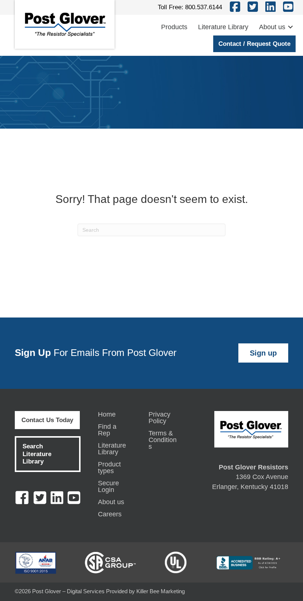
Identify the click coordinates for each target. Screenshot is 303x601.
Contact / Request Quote (254, 43)
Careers (110, 514)
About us (272, 27)
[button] (290, 26)
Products (174, 27)
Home (107, 414)
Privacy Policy (159, 418)
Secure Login (108, 486)
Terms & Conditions (163, 440)
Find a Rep (107, 430)
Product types (109, 468)
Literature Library (223, 27)
